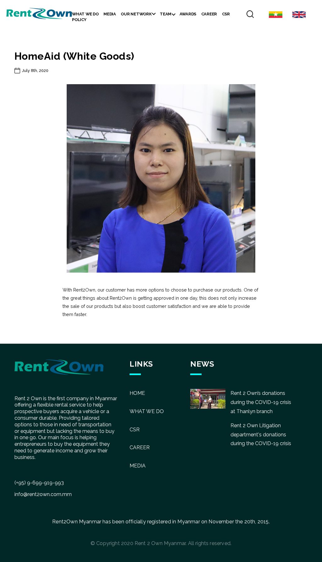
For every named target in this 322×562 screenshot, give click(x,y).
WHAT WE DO (147, 411)
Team (165, 14)
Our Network (136, 14)
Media (109, 14)
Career (209, 14)
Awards (188, 14)
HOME (137, 393)
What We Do (85, 14)
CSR (226, 14)
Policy (79, 19)
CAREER (140, 447)
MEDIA (138, 466)
